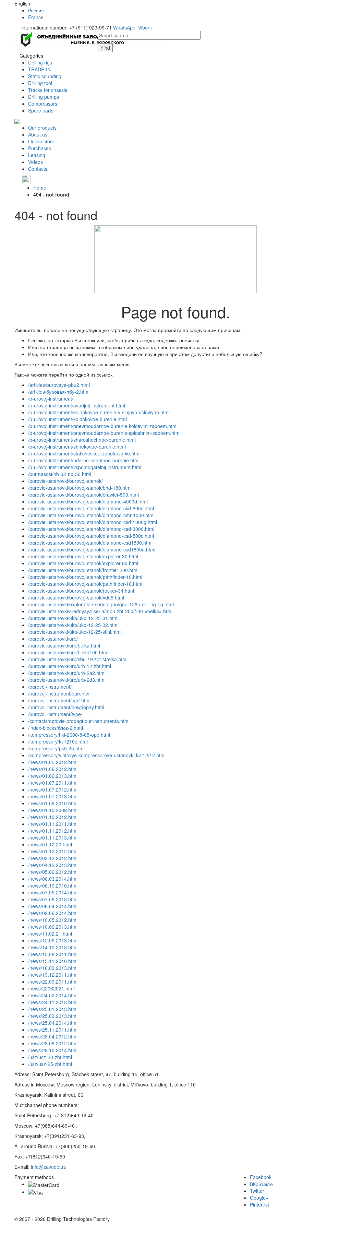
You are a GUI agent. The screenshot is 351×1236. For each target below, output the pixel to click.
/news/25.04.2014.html (52, 1022)
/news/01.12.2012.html (52, 851)
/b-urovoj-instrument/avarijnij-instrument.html (76, 405)
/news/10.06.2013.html (52, 926)
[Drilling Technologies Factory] (89, 38)
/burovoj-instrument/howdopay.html (66, 707)
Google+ (259, 1197)
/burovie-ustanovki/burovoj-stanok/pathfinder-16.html (85, 583)
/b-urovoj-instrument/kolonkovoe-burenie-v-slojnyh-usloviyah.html (99, 412)
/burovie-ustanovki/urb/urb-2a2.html (67, 672)
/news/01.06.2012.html (52, 768)
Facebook (260, 1177)
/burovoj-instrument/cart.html (59, 700)
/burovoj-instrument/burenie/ (58, 693)
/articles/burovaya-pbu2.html (59, 384)
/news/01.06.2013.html (52, 775)
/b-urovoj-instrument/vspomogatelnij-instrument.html (84, 467)
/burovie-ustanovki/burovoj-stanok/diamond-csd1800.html (90, 542)
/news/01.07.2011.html (52, 782)
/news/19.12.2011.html (52, 974)
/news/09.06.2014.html (52, 913)
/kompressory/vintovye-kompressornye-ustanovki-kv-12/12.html (97, 755)
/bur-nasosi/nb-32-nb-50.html (59, 474)
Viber (143, 27)
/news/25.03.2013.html (52, 1015)
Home (39, 187)
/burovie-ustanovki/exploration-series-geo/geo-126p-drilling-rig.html (101, 604)
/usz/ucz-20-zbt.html (50, 1057)
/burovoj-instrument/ (50, 686)
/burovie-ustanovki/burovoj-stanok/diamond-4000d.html (88, 501)
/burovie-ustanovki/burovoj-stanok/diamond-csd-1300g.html (92, 522)
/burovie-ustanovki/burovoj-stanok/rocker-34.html (81, 590)
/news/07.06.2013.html (52, 899)
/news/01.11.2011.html (52, 823)
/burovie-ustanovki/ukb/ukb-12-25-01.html (73, 618)
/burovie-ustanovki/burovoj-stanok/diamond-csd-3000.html (91, 528)
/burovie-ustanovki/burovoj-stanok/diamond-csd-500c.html (91, 535)
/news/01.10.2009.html (52, 810)
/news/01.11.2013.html (52, 837)
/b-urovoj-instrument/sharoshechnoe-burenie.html (82, 439)
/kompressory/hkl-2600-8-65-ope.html (69, 734)
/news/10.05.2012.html (52, 919)
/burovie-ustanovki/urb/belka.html (64, 645)
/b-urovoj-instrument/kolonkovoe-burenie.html (77, 419)
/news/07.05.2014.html (52, 892)
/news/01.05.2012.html (52, 762)
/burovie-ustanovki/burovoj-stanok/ (65, 480)
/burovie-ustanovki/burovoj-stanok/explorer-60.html (83, 563)
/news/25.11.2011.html (52, 1029)
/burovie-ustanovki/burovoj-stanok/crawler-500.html (83, 494)
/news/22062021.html (51, 988)
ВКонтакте (261, 1183)
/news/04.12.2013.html (52, 864)
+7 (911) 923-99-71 (53, 179)
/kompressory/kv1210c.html (58, 741)
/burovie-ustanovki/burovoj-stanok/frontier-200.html (83, 570)
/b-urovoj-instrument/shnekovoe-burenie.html (77, 446)
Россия (36, 10)
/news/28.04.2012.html (52, 1036)
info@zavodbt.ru (48, 1166)
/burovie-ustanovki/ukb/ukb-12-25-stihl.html (75, 631)
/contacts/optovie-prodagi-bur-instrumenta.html (79, 720)
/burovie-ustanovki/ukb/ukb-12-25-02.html (73, 624)
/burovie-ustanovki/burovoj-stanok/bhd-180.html (80, 487)
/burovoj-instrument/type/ (55, 714)
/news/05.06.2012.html (52, 871)
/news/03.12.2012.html (52, 858)
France (36, 17)
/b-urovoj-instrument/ (50, 398)
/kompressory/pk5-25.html (56, 748)
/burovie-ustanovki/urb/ (53, 638)
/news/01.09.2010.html (52, 803)
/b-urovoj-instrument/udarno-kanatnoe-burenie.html (84, 460)
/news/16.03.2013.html (52, 967)
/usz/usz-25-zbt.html (50, 1063)
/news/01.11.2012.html (52, 830)
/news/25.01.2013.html (52, 1009)
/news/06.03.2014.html (52, 878)
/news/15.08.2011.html (52, 954)
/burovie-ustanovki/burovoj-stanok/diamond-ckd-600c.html (91, 508)
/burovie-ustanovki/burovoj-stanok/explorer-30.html (83, 556)
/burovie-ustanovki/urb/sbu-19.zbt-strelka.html (78, 659)
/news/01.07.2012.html (52, 789)
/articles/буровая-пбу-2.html (58, 391)
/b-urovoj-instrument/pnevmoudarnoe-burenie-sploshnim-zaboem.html (104, 432)
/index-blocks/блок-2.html (55, 727)
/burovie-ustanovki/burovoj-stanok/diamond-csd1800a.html (91, 549)
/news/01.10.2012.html (52, 816)
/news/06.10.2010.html (52, 885)
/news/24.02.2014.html (52, 995)
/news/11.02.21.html (50, 933)
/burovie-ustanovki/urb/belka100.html (68, 652)
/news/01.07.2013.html (52, 796)
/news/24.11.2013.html (52, 1002)
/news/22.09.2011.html (52, 981)
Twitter (257, 1190)
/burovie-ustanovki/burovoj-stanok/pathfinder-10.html (85, 576)
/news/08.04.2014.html (52, 906)
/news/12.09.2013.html (52, 940)
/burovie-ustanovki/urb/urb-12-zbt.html (69, 666)
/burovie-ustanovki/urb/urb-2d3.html (67, 679)
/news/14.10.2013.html (52, 947)
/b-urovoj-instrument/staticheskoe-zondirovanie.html (84, 453)
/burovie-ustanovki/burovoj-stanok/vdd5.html (76, 597)
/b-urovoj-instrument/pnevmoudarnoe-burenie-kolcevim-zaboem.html (103, 426)
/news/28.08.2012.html (52, 1043)
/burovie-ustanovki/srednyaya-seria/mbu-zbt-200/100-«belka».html (100, 611)
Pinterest (259, 1204)
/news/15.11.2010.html (52, 961)
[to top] (0, 1232)
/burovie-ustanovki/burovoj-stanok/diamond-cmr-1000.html (91, 515)
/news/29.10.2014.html (52, 1050)
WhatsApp (124, 27)
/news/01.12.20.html (50, 844)
